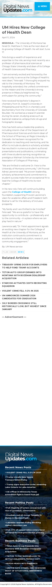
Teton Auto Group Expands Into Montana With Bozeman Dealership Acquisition (23, 275)
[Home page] (21, 453)
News (21, 252)
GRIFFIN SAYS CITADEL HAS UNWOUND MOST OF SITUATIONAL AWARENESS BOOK (25, 571)
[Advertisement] (21, 342)
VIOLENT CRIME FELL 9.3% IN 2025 (20, 291)
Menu (44, 6)
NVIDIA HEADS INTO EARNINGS (21, 563)
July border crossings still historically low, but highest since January (24, 306)
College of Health (21, 192)
